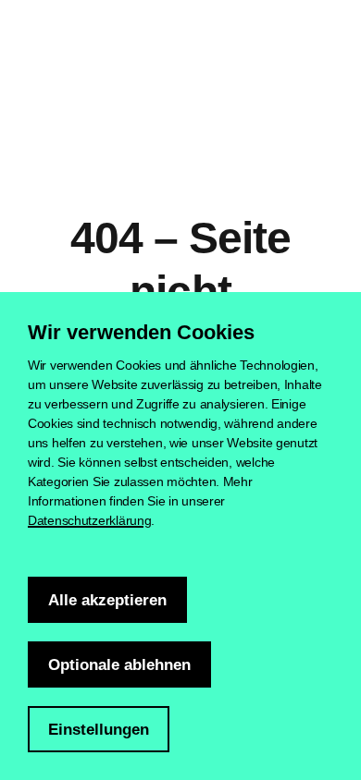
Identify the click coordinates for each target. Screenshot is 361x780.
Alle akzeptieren (107, 600)
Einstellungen (98, 729)
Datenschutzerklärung (89, 520)
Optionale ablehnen (119, 665)
